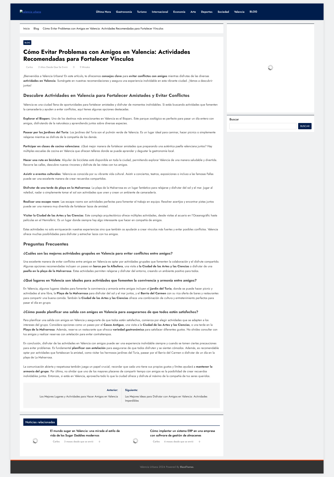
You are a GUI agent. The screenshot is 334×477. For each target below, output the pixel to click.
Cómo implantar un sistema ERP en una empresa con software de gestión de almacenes (182, 433)
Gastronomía (124, 12)
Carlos (29, 67)
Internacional (160, 12)
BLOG (253, 12)
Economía (179, 12)
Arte (193, 12)
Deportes (206, 12)
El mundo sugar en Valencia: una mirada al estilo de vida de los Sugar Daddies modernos (85, 433)
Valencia (239, 12)
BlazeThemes (186, 467)
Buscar (234, 119)
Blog (27, 42)
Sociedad (223, 12)
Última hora (103, 12)
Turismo (142, 12)
